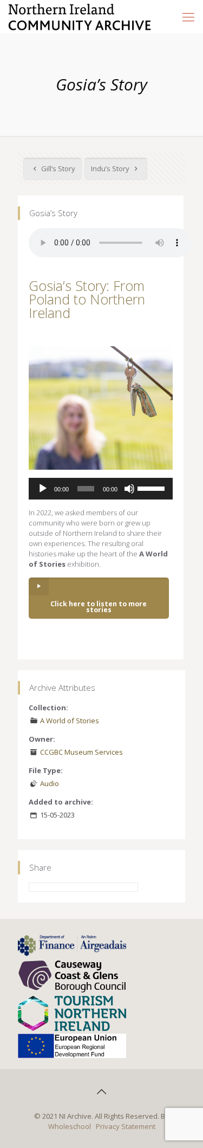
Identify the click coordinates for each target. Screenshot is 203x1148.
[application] (101, 489)
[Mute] (129, 488)
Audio (49, 783)
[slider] (152, 487)
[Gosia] (101, 408)
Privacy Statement (125, 1126)
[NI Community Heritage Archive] (80, 16)
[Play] (42, 488)
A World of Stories (69, 720)
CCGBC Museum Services (81, 752)
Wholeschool (69, 1126)
